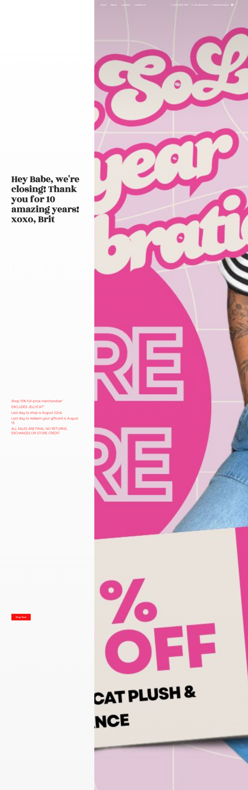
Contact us (140, 5)
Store (103, 5)
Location (125, 5)
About (114, 5)
